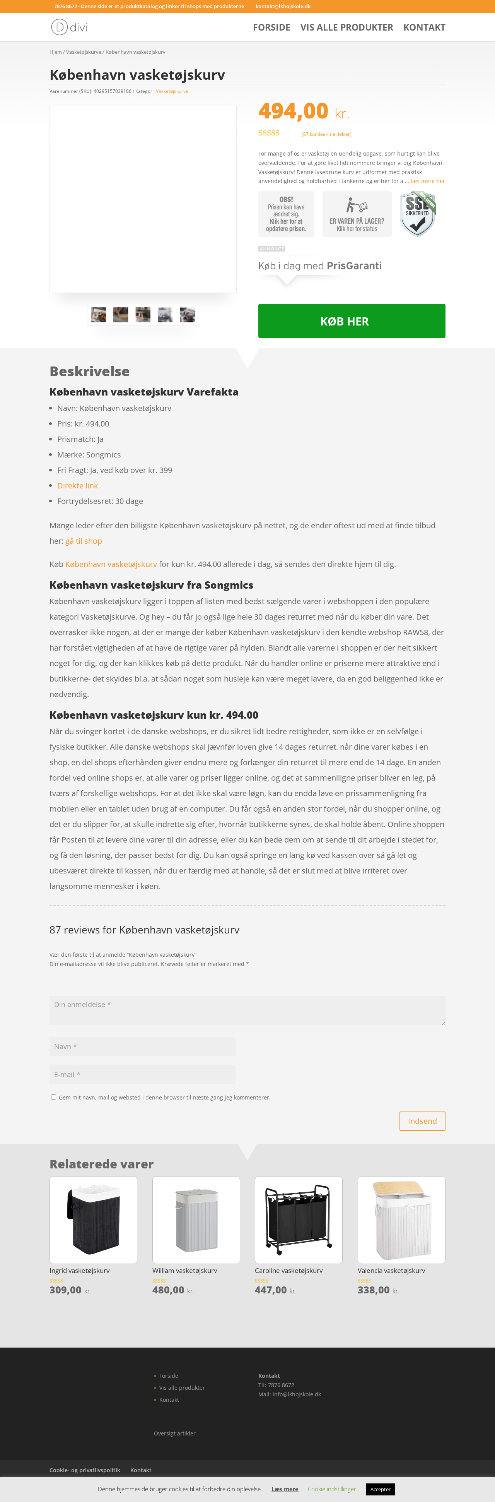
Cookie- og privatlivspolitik (85, 1470)
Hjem (56, 51)
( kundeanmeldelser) (327, 134)
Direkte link (77, 485)
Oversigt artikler (175, 1433)
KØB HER (344, 321)
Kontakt (424, 28)
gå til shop (83, 541)
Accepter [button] (380, 1489)
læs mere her (428, 181)
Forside (271, 28)
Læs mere (285, 1489)
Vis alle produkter (346, 28)
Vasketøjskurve (83, 51)
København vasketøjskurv (111, 564)
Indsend (422, 1121)
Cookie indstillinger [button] (332, 1489)
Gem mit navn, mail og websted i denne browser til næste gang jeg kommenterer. (165, 1097)
